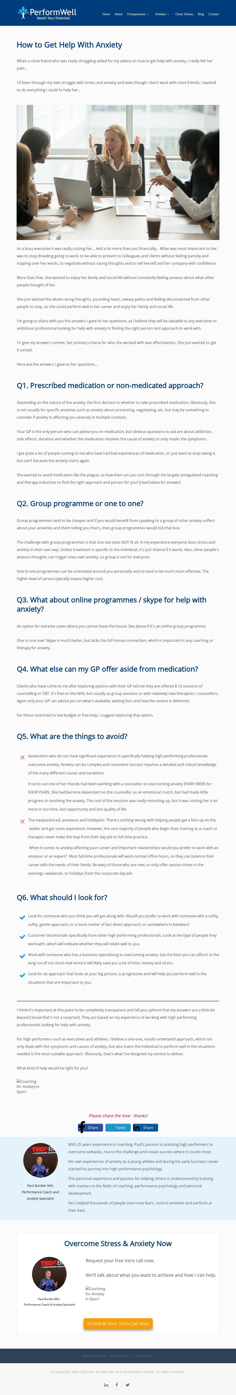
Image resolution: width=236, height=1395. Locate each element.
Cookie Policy (143, 1356)
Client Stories (184, 14)
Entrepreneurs (136, 14)
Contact (214, 14)
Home (106, 14)
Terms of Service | (95, 1356)
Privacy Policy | (121, 1356)
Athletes (160, 14)
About (119, 14)
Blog (201, 14)
